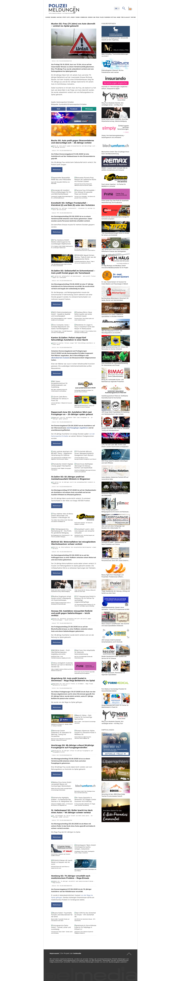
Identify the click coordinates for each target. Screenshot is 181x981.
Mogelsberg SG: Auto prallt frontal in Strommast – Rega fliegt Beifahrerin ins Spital (73, 679)
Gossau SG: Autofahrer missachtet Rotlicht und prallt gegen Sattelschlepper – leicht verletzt (71, 613)
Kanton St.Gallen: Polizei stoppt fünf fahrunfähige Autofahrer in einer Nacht (69, 338)
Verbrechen (83, 17)
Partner (133, 17)
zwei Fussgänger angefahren (77, 428)
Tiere (122, 17)
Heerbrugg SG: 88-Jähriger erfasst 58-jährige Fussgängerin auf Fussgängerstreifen (72, 746)
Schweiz (47, 17)
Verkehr (90, 17)
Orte (68, 17)
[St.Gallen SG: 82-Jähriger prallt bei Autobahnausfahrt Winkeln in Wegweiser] (73, 483)
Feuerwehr (107, 17)
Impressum (54, 953)
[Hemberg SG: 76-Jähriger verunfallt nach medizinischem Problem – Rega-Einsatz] (73, 882)
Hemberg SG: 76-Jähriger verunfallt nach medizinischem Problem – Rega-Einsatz (70, 877)
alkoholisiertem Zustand (60, 358)
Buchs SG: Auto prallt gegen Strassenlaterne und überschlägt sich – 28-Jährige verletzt (72, 141)
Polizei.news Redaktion (65, 61)
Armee (118, 17)
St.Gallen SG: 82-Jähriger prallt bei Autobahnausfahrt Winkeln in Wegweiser (70, 478)
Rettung (113, 17)
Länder (72, 17)
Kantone (59, 17)
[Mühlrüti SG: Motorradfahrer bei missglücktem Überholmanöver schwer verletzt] (73, 548)
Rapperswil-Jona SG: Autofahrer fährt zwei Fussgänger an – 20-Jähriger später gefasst (72, 413)
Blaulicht (127, 17)
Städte (64, 17)
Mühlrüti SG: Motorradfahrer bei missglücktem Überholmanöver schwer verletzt (73, 543)
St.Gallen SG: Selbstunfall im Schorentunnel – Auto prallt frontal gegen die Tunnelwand (73, 272)
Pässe (97, 17)
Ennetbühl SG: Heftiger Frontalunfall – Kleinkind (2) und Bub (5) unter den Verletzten (73, 204)
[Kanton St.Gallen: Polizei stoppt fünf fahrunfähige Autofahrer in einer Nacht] (73, 343)
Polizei (102, 17)
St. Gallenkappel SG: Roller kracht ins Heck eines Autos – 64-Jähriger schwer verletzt (72, 811)
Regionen (53, 17)
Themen (77, 17)
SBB (94, 17)
